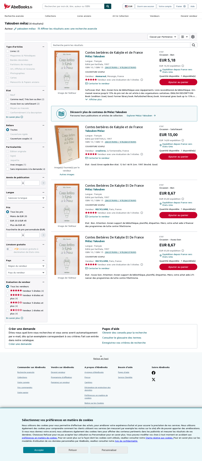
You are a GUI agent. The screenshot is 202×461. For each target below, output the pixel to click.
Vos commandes (24, 387)
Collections (50, 16)
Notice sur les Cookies (94, 403)
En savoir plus (13, 117)
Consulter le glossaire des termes (121, 337)
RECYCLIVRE (101, 209)
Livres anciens (84, 16)
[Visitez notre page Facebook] (153, 373)
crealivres (100, 150)
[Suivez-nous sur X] (153, 380)
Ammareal (100, 76)
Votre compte (165, 6)
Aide (192, 6)
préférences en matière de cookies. (39, 437)
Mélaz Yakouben (95, 56)
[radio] (7, 138)
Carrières (88, 382)
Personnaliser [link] (109, 450)
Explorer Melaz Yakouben (139, 115)
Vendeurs (155, 16)
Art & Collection (121, 16)
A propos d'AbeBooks (94, 372)
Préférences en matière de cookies (96, 396)
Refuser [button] (73, 450)
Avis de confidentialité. (126, 441)
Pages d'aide (123, 372)
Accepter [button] (39, 450)
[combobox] (73, 6)
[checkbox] (7, 51)
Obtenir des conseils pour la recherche (124, 332)
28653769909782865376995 (120, 67)
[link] (192, 36)
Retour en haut (101, 358)
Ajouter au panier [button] (178, 82)
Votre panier (22, 392)
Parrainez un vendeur (60, 382)
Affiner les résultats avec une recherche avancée (69, 28)
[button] (43, 182)
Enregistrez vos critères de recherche (124, 342)
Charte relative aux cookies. (160, 437)
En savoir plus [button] (13, 318)
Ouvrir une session (145, 6)
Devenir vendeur (189, 16)
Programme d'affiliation (61, 377)
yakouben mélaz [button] (26, 28)
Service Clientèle (125, 377)
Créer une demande (20, 343)
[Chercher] (107, 6)
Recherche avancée (14, 16)
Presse (87, 377)
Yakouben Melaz (95, 130)
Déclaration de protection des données (98, 388)
